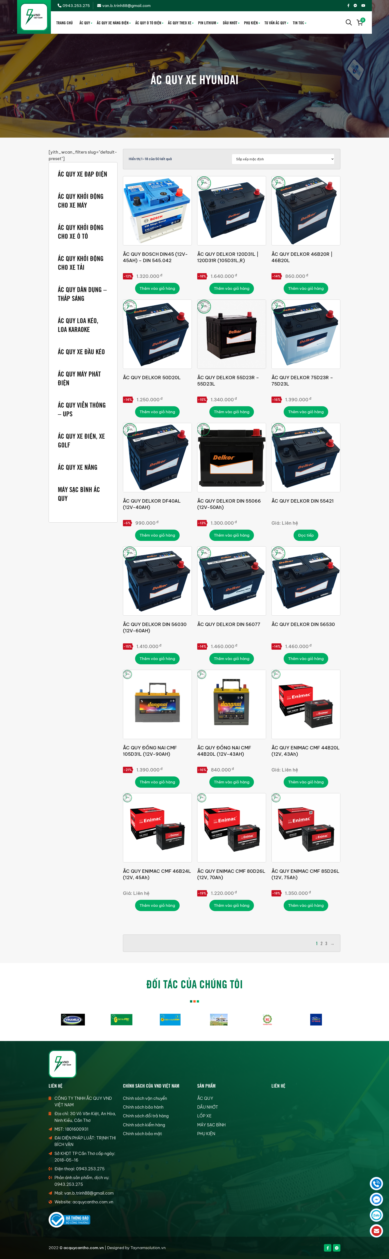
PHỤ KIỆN (251, 22)
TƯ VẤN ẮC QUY (275, 22)
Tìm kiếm (349, 22)
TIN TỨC (298, 22)
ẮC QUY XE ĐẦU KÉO (81, 351)
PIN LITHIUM (207, 22)
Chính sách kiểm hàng (144, 1124)
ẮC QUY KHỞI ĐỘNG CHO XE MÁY (81, 200)
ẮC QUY (84, 22)
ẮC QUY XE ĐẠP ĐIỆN (82, 173)
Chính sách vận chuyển (145, 1098)
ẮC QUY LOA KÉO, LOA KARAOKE (78, 324)
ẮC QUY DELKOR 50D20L (152, 377)
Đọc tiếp (306, 535)
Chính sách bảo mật (142, 1133)
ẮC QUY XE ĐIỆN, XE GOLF (81, 440)
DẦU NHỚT (230, 22)
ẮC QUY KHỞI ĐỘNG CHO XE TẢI (81, 262)
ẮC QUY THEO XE (179, 22)
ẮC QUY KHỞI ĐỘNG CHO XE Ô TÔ (81, 231)
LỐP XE (204, 1115)
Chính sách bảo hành (143, 1107)
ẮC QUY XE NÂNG (77, 466)
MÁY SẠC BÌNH (211, 1124)
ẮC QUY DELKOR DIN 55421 (302, 501)
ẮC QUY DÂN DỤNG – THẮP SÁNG (82, 293)
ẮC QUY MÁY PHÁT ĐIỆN (79, 378)
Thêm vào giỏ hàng (157, 288)
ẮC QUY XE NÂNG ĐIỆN (113, 22)
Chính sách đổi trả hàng (146, 1115)
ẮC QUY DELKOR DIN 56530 (303, 624)
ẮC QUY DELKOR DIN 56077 (228, 624)
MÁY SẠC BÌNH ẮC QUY (79, 493)
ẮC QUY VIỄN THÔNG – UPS (82, 409)
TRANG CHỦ (64, 22)
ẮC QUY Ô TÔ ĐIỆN (148, 22)
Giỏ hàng (362, 20)
